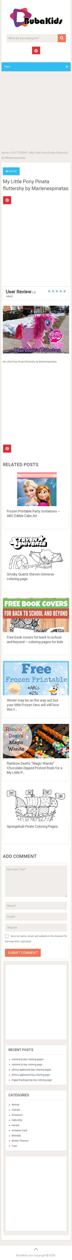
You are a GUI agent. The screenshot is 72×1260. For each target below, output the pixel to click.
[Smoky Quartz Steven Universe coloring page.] (36, 552)
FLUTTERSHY (19, 152)
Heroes (15, 1125)
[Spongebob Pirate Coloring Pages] (36, 804)
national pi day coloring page (27, 1064)
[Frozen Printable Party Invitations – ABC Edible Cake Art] (36, 489)
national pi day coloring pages (27, 1059)
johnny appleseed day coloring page (31, 1075)
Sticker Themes (20, 1140)
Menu (7, 66)
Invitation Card (19, 1130)
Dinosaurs (17, 1115)
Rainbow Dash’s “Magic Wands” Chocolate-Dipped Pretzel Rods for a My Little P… (34, 768)
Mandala (16, 1135)
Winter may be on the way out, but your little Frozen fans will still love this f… (33, 704)
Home (5, 152)
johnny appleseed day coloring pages (31, 1069)
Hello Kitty (17, 1120)
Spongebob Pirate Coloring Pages (32, 826)
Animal (15, 1104)
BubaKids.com (24, 1255)
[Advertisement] (36, 112)
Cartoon (12, 171)
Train (14, 1146)
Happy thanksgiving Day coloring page (32, 1080)
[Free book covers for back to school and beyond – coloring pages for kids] (36, 615)
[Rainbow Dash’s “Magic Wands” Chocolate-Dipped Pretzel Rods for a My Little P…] (36, 741)
